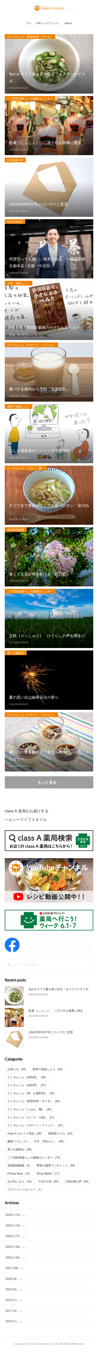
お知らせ (16, 1069)
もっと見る (47, 782)
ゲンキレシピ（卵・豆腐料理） (30, 1093)
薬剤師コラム (60, 1133)
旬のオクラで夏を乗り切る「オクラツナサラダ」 (60, 989)
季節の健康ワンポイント (56, 1165)
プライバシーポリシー (24, 1189)
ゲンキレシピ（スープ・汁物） (30, 1117)
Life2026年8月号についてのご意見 (51, 1032)
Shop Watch (15, 221)
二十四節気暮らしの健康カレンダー (30, 98)
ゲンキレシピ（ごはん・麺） (25, 468)
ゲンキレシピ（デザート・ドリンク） (31, 345)
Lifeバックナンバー (48, 23)
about (68, 23)
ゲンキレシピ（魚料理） (26, 1085)
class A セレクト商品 (24, 1133)
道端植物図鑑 (15, 529)
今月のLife (48, 1181)
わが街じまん (19, 1181)
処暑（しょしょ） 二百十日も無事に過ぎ (56, 1010)
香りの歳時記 (15, 653)
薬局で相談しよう (18, 406)
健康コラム (17, 1141)
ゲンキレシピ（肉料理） (26, 1077)
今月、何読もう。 (18, 283)
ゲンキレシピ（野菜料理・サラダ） (30, 36)
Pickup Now (18, 1173)
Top (28, 23)
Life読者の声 (15, 160)
